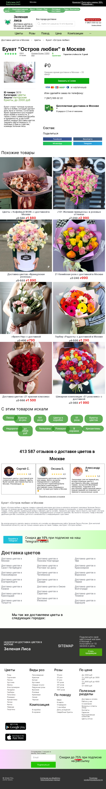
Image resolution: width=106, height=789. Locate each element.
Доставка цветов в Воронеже (85, 573)
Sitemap (65, 646)
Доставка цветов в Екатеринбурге (11, 580)
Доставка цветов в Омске (51, 586)
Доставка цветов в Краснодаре (11, 594)
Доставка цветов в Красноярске (85, 566)
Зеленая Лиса (17, 648)
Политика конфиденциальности (93, 779)
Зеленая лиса (21, 19)
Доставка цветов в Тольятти (11, 601)
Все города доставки (46, 19)
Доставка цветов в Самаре (47, 580)
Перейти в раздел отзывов (52, 496)
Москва (32, 2)
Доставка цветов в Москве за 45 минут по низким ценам (23, 26)
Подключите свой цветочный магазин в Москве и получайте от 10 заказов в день (90, 641)
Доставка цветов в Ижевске (47, 599)
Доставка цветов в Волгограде (85, 587)
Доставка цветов (20, 552)
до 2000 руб (22, 100)
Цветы (37, 40)
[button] (20, 10)
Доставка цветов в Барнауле (85, 601)
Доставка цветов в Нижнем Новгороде (48, 559)
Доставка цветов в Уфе (85, 559)
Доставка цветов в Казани (11, 587)
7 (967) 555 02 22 (93, 22)
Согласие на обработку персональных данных (50, 779)
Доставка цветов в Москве (15, 40)
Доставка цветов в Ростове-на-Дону (47, 566)
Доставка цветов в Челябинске (47, 573)
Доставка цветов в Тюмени (85, 594)
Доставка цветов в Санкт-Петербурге (11, 566)
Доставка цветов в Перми (85, 580)
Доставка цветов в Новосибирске (11, 573)
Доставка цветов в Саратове (47, 592)
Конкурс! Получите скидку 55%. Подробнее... (87, 3)
